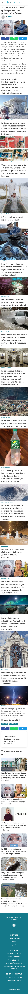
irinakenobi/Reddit (5, 467)
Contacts (14, 942)
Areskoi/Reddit (4, 546)
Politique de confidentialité (14, 977)
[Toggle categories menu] (2, 2)
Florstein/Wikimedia (6, 367)
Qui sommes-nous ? (14, 938)
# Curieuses (13, 724)
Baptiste (10, 16)
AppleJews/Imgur (5, 296)
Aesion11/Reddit (5, 331)
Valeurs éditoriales (14, 960)
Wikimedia (3, 705)
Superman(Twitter (5, 615)
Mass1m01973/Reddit (6, 417)
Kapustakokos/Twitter (6, 214)
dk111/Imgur (4, 260)
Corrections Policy (14, 957)
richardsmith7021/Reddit (7, 119)
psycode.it (14, 945)
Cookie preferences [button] (14, 981)
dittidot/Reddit (4, 669)
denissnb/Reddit (5, 578)
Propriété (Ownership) (14, 963)
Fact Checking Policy (14, 953)
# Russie (5, 724)
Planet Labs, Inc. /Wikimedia (7, 502)
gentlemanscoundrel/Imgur (7, 161)
